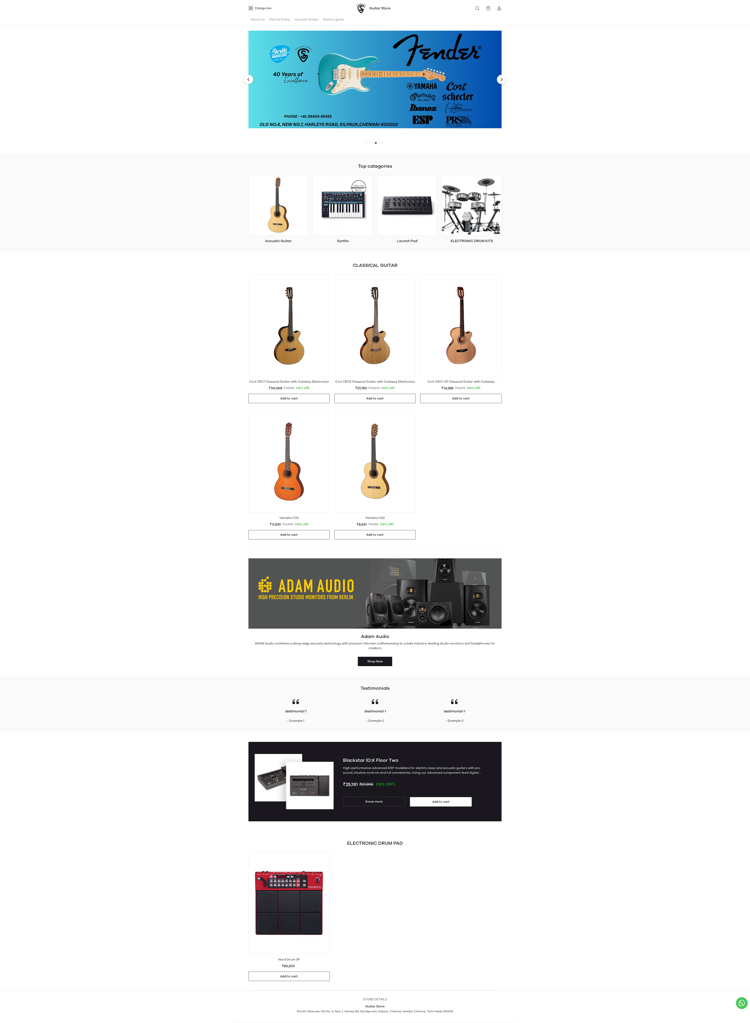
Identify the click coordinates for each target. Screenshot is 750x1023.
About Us (258, 19)
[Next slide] (501, 79)
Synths (343, 241)
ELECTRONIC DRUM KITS (472, 241)
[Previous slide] (248, 79)
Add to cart (289, 398)
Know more (374, 801)
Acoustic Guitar (306, 19)
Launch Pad (407, 241)
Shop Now (375, 661)
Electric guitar (333, 19)
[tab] (366, 143)
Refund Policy (279, 19)
